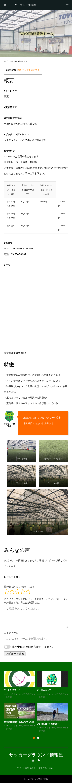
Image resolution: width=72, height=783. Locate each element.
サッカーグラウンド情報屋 (20, 5)
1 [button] (34, 738)
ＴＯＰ (18, 768)
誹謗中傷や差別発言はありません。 (33, 647)
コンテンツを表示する (29, 70)
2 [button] (38, 738)
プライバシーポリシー (47, 768)
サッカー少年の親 (22, 694)
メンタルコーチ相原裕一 (48, 723)
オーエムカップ (44, 690)
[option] (37, 701)
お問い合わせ (30, 768)
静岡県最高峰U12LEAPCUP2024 (19, 721)
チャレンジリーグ (12, 690)
